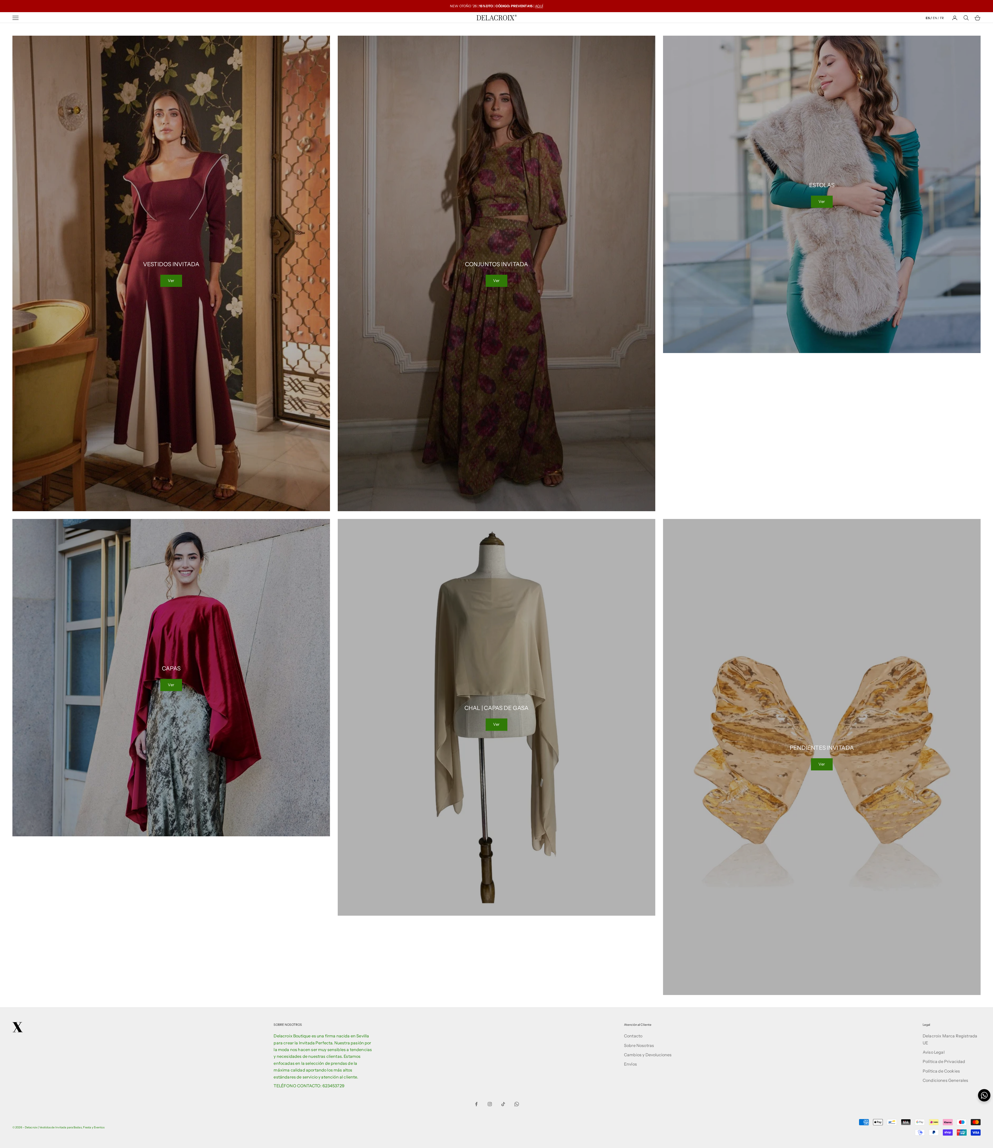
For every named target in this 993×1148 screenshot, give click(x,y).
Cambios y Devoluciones (648, 1054)
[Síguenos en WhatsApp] (516, 1104)
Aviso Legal (934, 1052)
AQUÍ (539, 6)
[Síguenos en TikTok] (503, 1104)
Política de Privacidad (944, 1061)
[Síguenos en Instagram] (489, 1104)
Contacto (633, 1035)
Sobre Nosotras (639, 1045)
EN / (936, 18)
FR (942, 18)
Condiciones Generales (945, 1080)
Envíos (630, 1064)
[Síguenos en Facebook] (476, 1104)
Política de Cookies (941, 1071)
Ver (171, 280)
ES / (929, 18)
